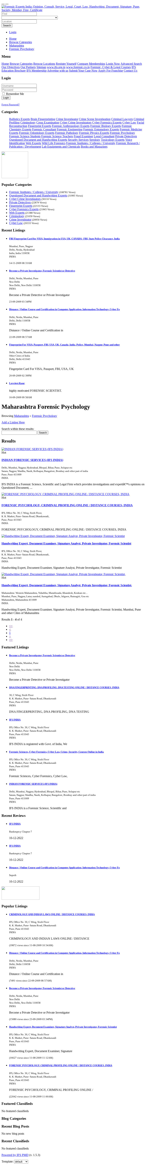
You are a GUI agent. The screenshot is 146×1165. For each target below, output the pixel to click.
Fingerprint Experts (39, 126)
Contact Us (130, 70)
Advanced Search (131, 63)
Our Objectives (11, 67)
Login (12, 32)
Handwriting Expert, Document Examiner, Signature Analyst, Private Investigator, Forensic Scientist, (67, 585)
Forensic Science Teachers (57, 136)
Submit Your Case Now (83, 70)
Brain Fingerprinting (43, 119)
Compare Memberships (91, 63)
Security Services (78, 139)
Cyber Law (129, 122)
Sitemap (41, 67)
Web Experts (33, 143)
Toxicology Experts (113, 139)
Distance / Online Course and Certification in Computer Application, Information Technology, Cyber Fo (64, 309)
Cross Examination (47, 122)
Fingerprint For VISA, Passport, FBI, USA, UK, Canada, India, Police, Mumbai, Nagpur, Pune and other (64, 344)
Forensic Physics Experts (94, 132)
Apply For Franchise (110, 70)
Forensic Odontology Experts (36, 132)
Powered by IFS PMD (15, 1155)
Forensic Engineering (70, 129)
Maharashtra (21, 415)
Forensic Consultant (44, 129)
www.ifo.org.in (56, 67)
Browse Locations (44, 63)
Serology (94, 139)
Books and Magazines (94, 146)
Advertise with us (57, 70)
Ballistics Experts (19, 119)
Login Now (113, 63)
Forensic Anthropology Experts (71, 126)
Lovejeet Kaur (17, 383)
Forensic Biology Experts (105, 126)
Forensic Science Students (24, 136)
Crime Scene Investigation (94, 119)
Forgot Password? (11, 104)
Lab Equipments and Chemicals (61, 146)
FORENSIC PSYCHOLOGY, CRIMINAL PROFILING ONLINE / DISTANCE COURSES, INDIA (67, 505)
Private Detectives (126, 136)
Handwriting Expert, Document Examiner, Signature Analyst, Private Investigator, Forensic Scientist (66, 543)
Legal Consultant (104, 136)
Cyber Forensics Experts (107, 122)
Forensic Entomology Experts (101, 129)
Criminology (28, 122)
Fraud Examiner (83, 136)
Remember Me (14, 93)
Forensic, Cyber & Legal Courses (110, 67)
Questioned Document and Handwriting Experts (38, 139)
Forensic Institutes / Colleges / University (90, 143)
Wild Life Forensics (53, 143)
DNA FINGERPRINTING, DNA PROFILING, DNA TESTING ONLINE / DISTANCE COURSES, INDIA (64, 687)
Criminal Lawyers (122, 119)
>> (11, 639)
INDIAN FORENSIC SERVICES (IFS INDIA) (32, 460)
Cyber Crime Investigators (75, 122)
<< (11, 626)
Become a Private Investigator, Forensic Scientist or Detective (42, 270)
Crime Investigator (67, 119)
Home (13, 38)
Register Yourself (66, 63)
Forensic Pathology (66, 132)
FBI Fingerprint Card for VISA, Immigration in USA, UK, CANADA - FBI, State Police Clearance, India (64, 238)
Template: (7, 1161)
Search (7, 25)
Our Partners (28, 67)
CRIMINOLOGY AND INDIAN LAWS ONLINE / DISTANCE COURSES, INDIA (52, 914)
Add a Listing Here (13, 422)
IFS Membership (36, 70)
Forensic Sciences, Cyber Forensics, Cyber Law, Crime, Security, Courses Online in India (56, 751)
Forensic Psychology (122, 132)
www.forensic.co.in (78, 67)
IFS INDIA (15, 719)
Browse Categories (21, 63)
